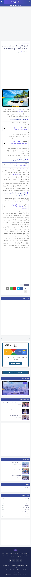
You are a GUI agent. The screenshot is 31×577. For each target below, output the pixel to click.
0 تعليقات (19, 52)
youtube (27, 489)
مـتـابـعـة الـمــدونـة (15, 372)
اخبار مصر (15, 501)
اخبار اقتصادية (15, 507)
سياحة (19, 43)
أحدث (28, 338)
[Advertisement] (15, 23)
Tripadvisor (23, 169)
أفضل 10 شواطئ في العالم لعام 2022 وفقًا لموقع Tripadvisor (19, 207)
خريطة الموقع (13, 572)
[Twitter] (18, 288)
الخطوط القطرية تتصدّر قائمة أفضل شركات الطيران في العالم (18, 143)
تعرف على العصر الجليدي (20, 391)
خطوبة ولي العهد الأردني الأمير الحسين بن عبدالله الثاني (12, 403)
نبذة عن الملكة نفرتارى (16, 409)
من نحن (24, 569)
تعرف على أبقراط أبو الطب (15, 415)
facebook (27, 487)
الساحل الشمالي (16, 174)
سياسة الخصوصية (17, 569)
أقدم (3, 338)
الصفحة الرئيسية (25, 43)
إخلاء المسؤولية (8, 569)
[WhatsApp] (11, 288)
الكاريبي (20, 109)
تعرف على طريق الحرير (16, 469)
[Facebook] (21, 288)
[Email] (7, 288)
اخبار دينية (15, 516)
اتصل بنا (19, 572)
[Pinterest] (14, 288)
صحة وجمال (15, 509)
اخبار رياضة (15, 503)
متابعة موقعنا (15, 363)
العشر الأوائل (20, 111)
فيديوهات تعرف (15, 511)
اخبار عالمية (15, 498)
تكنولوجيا (15, 505)
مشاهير (15, 514)
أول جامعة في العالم (15, 5)
